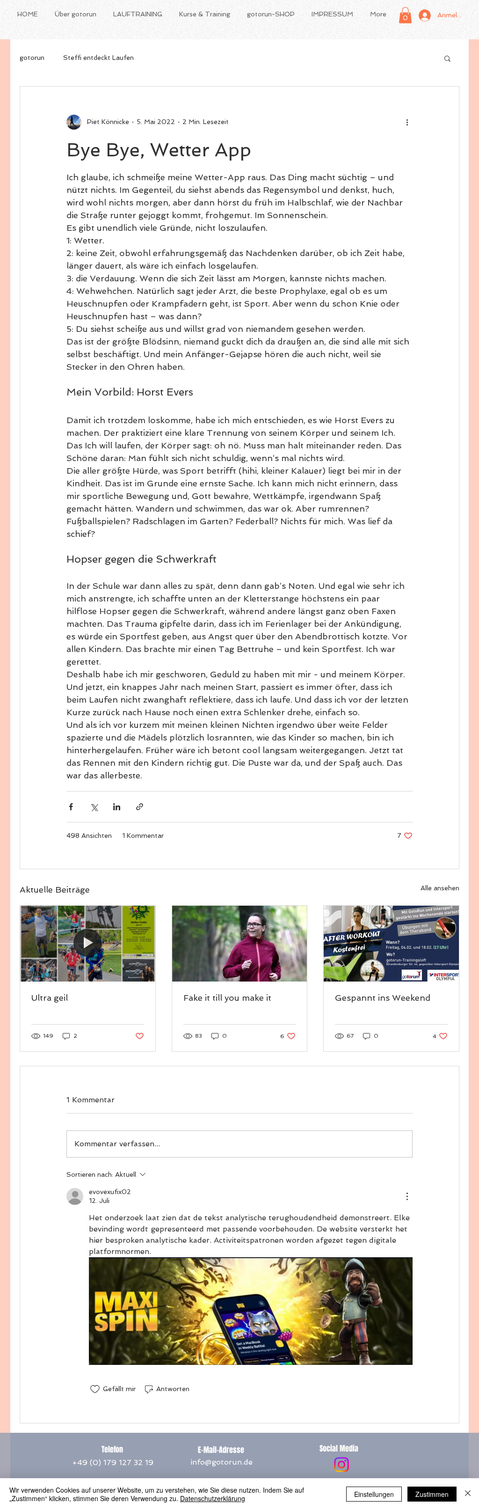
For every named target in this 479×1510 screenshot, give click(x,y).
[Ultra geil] (87, 944)
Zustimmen (432, 1494)
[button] (405, 15)
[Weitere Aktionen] (407, 122)
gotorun (32, 57)
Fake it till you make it (227, 998)
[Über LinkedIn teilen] (116, 806)
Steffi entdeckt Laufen (98, 57)
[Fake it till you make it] (239, 944)
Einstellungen (374, 1494)
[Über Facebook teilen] (70, 806)
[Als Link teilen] (139, 806)
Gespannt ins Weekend (382, 998)
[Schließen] (467, 1494)
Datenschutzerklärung (212, 1498)
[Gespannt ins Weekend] (391, 944)
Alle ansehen (440, 888)
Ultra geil (49, 998)
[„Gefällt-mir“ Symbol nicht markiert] (95, 1389)
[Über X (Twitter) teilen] (93, 806)
